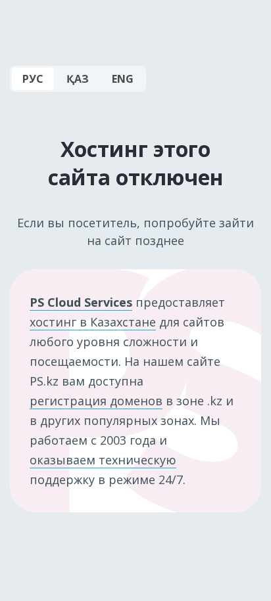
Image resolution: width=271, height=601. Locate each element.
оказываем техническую (103, 460)
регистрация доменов (96, 401)
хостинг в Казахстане (93, 322)
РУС (32, 79)
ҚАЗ (77, 79)
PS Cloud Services (81, 302)
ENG (123, 79)
